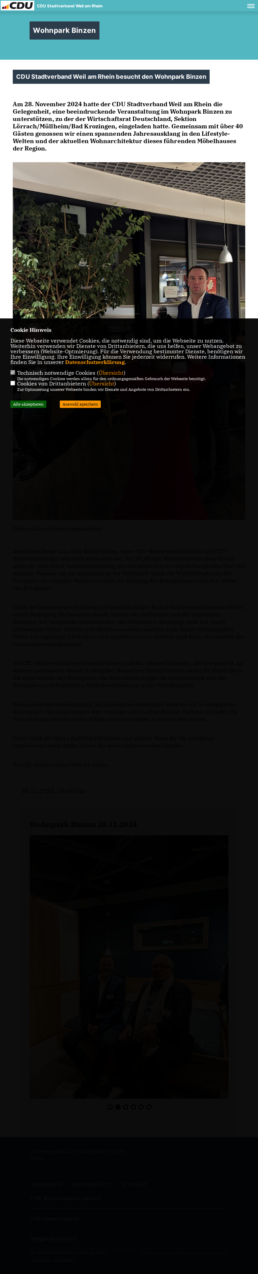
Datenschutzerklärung (95, 362)
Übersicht (111, 372)
